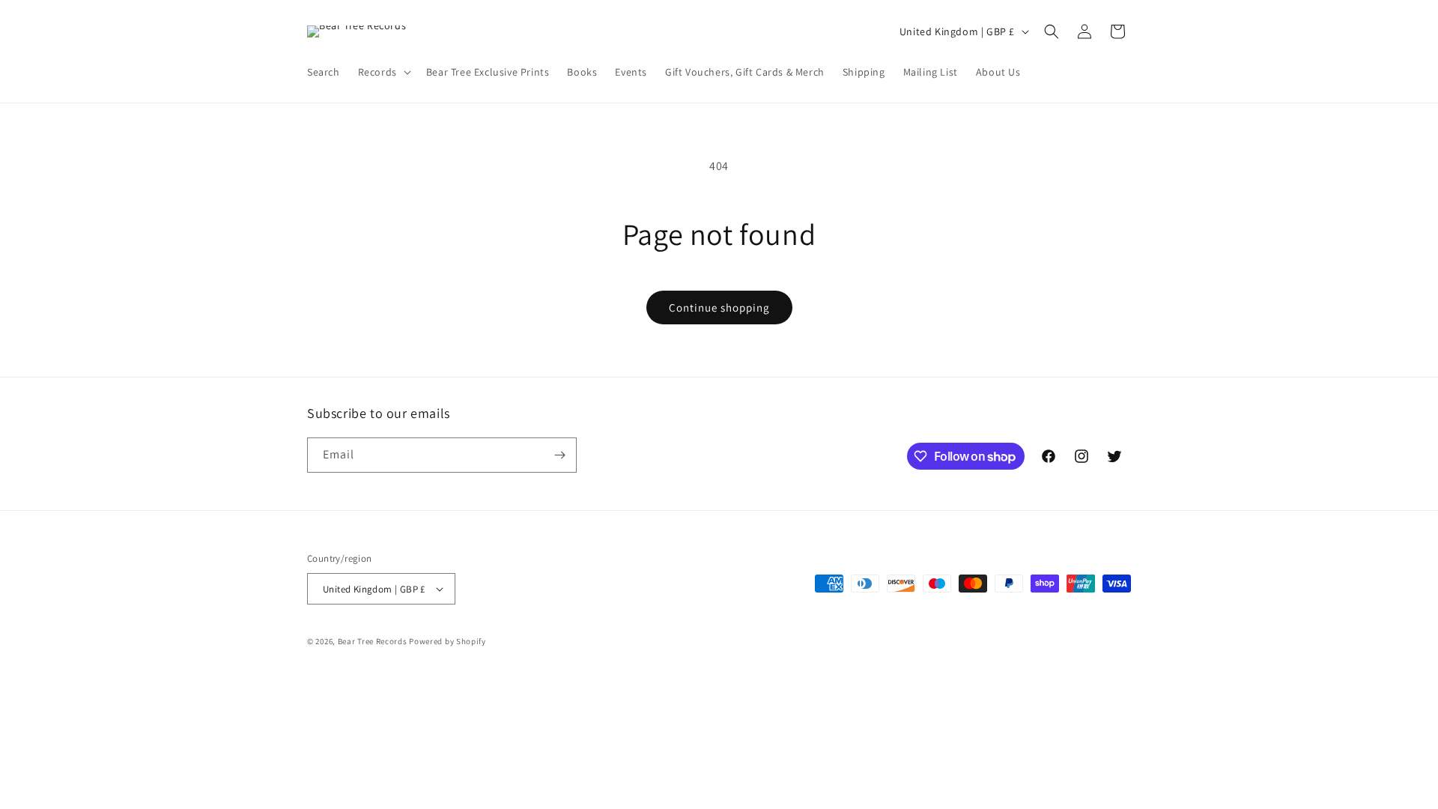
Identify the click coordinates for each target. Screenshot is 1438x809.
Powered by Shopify (447, 641)
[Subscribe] (559, 455)
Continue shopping (719, 307)
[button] (383, 72)
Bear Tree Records (372, 641)
